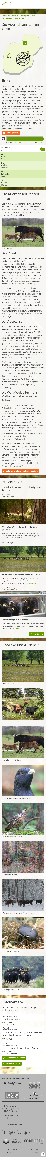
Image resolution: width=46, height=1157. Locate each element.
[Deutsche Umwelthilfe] (34, 1098)
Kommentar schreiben (15, 1058)
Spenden (15, 16)
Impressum (34, 1149)
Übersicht (6, 16)
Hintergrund (25, 16)
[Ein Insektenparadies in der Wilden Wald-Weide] (23, 559)
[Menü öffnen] (42, 4)
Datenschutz (12, 1149)
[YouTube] (12, 1132)
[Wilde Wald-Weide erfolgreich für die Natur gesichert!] (23, 511)
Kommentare (19, 18)
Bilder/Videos (7, 18)
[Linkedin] (27, 1132)
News (33, 16)
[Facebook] (4, 1132)
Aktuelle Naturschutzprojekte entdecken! (20, 471)
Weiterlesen (27, 538)
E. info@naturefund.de (10, 1118)
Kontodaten (12, 1152)
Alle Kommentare (10, 1063)
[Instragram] (19, 1132)
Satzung (34, 1152)
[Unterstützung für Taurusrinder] (23, 604)
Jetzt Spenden (12, 133)
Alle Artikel (36, 634)
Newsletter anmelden (16, 1124)
